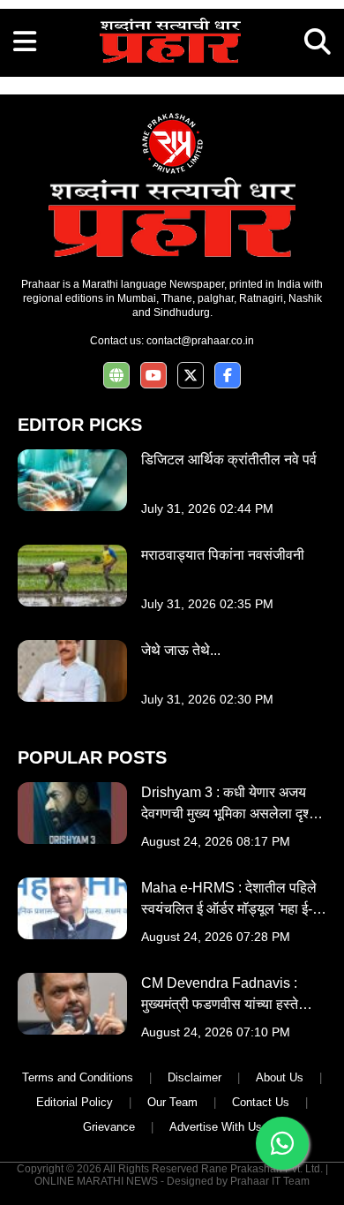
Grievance (109, 1126)
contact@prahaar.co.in (200, 341)
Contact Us (260, 1102)
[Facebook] (227, 375)
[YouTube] (153, 375)
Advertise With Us (215, 1126)
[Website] (116, 375)
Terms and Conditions (77, 1077)
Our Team (172, 1102)
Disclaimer (194, 1077)
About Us (279, 1077)
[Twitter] (190, 375)
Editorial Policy (74, 1102)
